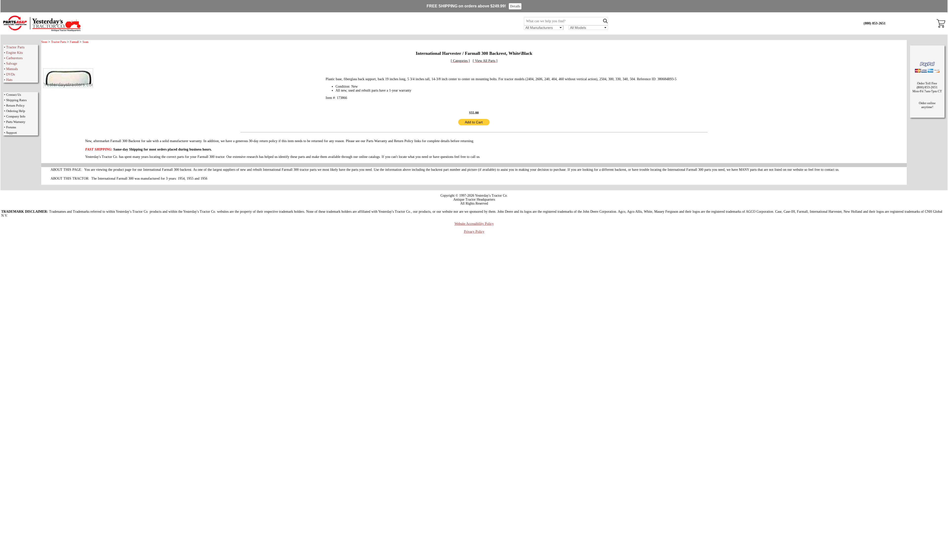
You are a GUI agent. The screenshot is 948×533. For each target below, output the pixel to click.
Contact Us (13, 94)
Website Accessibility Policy (474, 224)
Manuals (12, 69)
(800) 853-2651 (875, 23)
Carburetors (14, 58)
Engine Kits (14, 53)
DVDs (10, 74)
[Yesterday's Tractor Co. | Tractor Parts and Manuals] (41, 31)
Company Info (15, 116)
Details (515, 6)
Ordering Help (15, 111)
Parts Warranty (15, 122)
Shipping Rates (16, 100)
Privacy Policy (474, 231)
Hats (9, 80)
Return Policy (15, 105)
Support (11, 132)
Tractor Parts (15, 47)
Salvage (11, 63)
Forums (11, 127)
